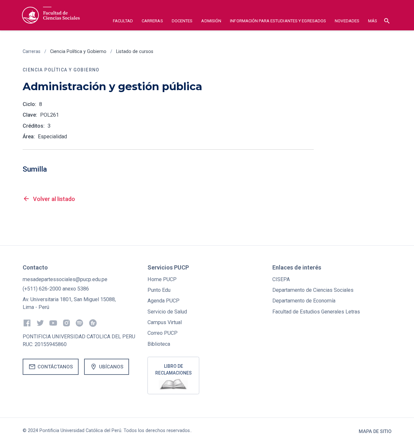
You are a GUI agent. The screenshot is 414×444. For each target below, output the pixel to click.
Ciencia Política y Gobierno (78, 51)
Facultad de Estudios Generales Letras (316, 312)
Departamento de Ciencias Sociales (313, 290)
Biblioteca (158, 344)
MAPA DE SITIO (375, 431)
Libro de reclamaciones (173, 369)
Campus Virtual (164, 322)
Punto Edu (158, 290)
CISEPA (281, 279)
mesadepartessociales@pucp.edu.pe (65, 279)
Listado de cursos (134, 51)
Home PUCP (162, 279)
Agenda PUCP (163, 301)
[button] (123, 22)
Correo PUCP (162, 333)
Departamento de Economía (303, 301)
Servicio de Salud (167, 312)
